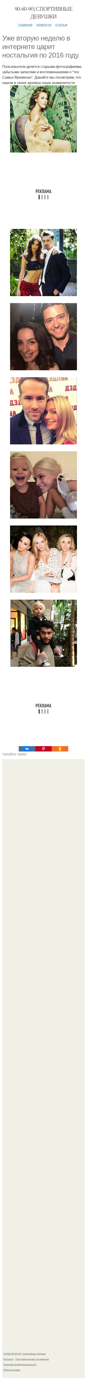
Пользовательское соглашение (32, 1359)
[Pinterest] (43, 748)
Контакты (8, 1359)
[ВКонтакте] (27, 748)
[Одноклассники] (60, 748)
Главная (25, 24)
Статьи (61, 24)
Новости (43, 24)
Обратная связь (11, 1369)
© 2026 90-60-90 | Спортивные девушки (24, 1353)
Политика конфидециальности (19, 1364)
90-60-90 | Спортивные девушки (43, 12)
